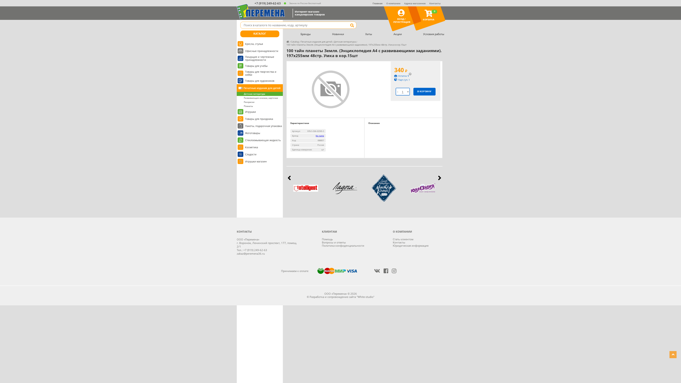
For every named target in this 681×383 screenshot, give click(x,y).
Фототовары (252, 133)
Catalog (295, 41)
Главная (378, 3)
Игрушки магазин (256, 161)
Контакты (435, 3)
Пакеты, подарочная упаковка (263, 125)
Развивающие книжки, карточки (261, 98)
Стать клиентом (403, 239)
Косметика (251, 147)
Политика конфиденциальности (343, 245)
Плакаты (248, 106)
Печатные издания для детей (261, 88)
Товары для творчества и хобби (260, 73)
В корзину (424, 91)
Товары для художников (259, 80)
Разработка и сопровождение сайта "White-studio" (342, 297)
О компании (393, 3)
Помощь (327, 239)
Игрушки (250, 111)
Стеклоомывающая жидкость (263, 140)
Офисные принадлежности (261, 50)
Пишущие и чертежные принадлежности (259, 58)
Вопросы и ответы (334, 242)
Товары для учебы (256, 65)
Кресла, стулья (254, 43)
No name (320, 135)
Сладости (250, 154)
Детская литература (254, 94)
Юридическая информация (410, 245)
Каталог (259, 34)
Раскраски (249, 102)
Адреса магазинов (415, 3)
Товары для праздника (259, 118)
